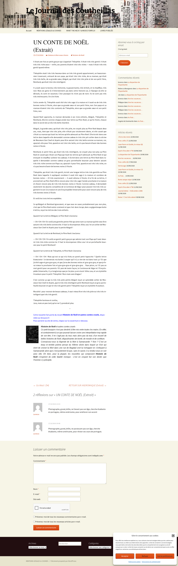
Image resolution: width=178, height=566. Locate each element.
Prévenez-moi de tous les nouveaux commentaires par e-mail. (60, 517)
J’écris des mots (124, 137)
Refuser (145, 556)
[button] (173, 535)
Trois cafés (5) (123, 183)
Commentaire (39, 461)
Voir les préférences (165, 556)
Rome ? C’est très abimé (127, 197)
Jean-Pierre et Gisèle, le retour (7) (130, 169)
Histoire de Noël (78, 55)
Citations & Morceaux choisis (58, 55)
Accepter (124, 556)
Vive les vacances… (135, 98)
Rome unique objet (125, 179)
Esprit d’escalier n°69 (125, 151)
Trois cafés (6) (123, 162)
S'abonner (124, 63)
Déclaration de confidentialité (151, 562)
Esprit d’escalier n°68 (125, 187)
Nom (36, 489)
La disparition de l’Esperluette (136, 95)
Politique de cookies (134, 562)
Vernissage (122, 166)
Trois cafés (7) (123, 141)
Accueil (28, 30)
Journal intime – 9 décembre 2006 (130, 191)
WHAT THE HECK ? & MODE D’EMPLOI (80, 30)
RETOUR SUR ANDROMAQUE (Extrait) (87, 385)
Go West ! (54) (41, 385)
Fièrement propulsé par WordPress (63, 561)
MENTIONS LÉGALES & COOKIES (49, 30)
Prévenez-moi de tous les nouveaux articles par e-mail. (57, 521)
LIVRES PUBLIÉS (106, 30)
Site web (36, 499)
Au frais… (131, 117)
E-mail (36, 494)
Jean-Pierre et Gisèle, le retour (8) (130, 144)
